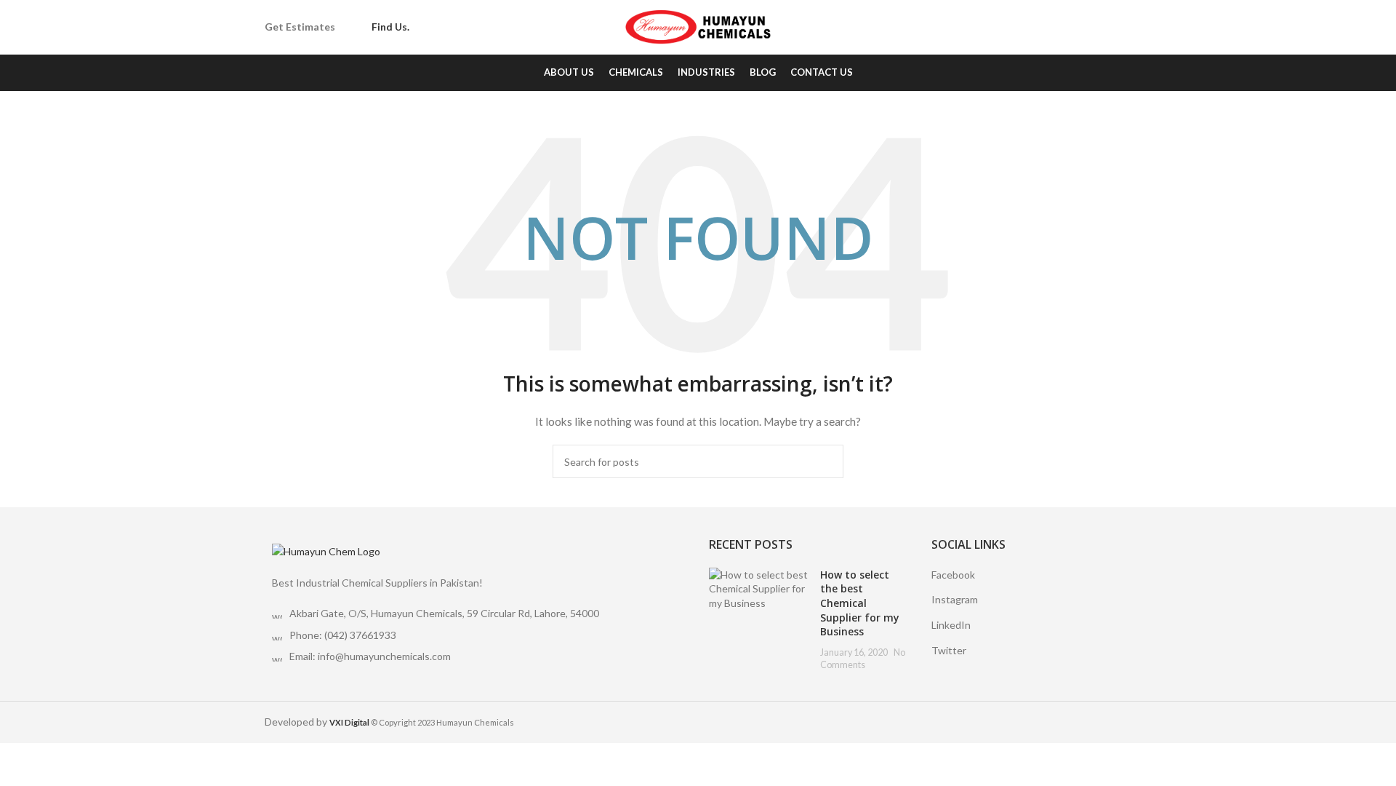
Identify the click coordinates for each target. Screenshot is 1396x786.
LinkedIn (951, 625)
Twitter (948, 650)
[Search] (1127, 27)
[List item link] (476, 635)
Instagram (954, 599)
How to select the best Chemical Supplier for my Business (859, 603)
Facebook (953, 574)
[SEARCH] (826, 461)
